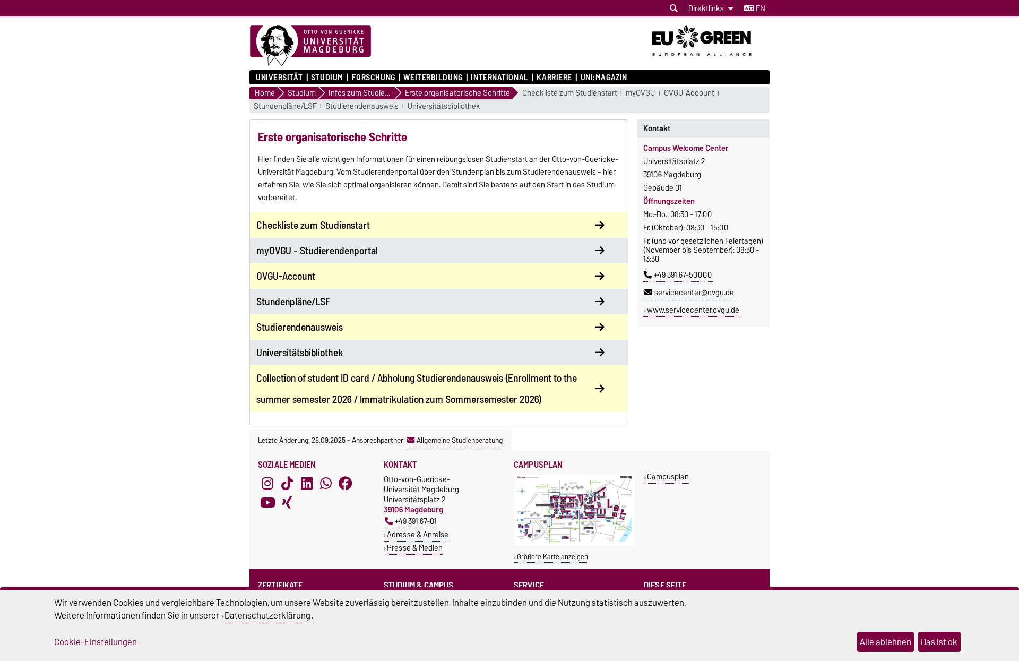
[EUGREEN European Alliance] (711, 60)
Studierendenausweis (362, 106)
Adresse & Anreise (417, 534)
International (499, 77)
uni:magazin (604, 77)
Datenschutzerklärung (267, 615)
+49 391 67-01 (416, 521)
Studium (327, 77)
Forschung (373, 77)
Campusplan (668, 476)
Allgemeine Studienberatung (460, 440)
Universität (279, 77)
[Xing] (287, 502)
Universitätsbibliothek (444, 106)
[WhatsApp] (325, 483)
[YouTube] (267, 502)
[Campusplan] (574, 543)
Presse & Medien (415, 547)
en (759, 8)
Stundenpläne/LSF (285, 106)
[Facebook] (345, 483)
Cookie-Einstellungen (95, 641)
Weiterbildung (432, 77)
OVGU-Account (689, 93)
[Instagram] (267, 483)
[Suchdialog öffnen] (674, 8)
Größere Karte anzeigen (552, 556)
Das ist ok (939, 641)
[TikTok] (287, 483)
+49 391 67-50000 (683, 275)
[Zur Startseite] (310, 46)
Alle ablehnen (885, 641)
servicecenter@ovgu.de (694, 292)
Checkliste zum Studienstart (569, 93)
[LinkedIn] (306, 483)
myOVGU (640, 93)
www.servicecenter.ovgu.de (693, 310)
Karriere (554, 77)
